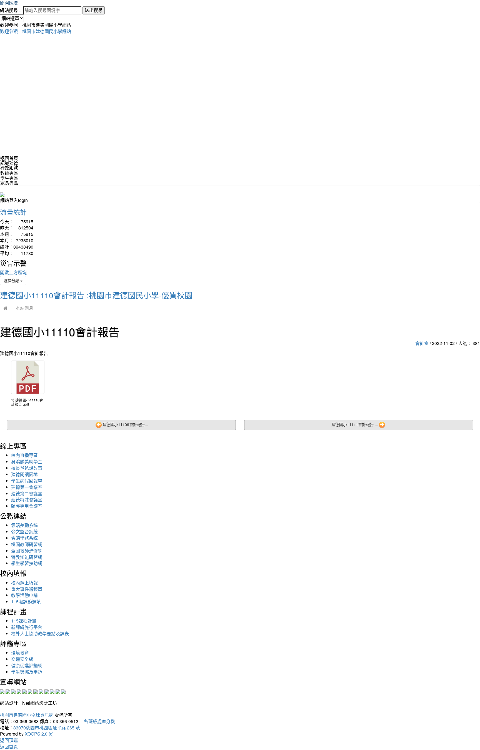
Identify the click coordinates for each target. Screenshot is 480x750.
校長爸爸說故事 (26, 468)
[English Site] (2, 194)
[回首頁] (5, 308)
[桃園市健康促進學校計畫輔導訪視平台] (63, 691)
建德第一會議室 (26, 487)
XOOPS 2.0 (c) (39, 734)
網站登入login (14, 200)
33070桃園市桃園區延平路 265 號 (46, 727)
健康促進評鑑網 (26, 665)
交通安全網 (22, 659)
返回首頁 (9, 158)
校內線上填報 (24, 582)
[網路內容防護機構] (13, 691)
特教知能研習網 (26, 557)
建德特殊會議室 (26, 499)
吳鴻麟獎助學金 (26, 461)
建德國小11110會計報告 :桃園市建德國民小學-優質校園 (96, 295)
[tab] (240, 163)
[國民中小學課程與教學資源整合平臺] (58, 691)
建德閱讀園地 (24, 474)
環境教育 (20, 652)
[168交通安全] (2, 691)
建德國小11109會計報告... (125, 424)
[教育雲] (46, 691)
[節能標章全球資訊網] (30, 691)
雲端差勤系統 (24, 525)
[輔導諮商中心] (52, 691)
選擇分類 (12, 280)
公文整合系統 (24, 531)
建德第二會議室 (26, 493)
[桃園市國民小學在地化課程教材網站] (8, 691)
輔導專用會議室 (26, 506)
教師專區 (9, 173)
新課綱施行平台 (26, 627)
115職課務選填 (26, 601)
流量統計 (13, 212)
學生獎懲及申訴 (26, 672)
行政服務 (9, 168)
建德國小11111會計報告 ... (354, 424)
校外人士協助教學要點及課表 (40, 633)
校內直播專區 (24, 455)
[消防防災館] (24, 691)
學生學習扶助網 (26, 563)
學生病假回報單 (26, 481)
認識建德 (9, 163)
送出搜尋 (93, 10)
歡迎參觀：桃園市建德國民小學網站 (35, 31)
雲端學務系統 (24, 538)
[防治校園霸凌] (35, 691)
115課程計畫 (23, 621)
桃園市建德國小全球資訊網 (26, 715)
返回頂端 (9, 740)
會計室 (422, 343)
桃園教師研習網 (26, 544)
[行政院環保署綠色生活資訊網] (19, 691)
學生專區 (9, 178)
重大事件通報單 (26, 589)
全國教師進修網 (26, 551)
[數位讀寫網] (41, 691)
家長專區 (9, 182)
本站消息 (24, 308)
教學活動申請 (24, 595)
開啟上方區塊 (13, 272)
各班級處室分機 (97, 721)
